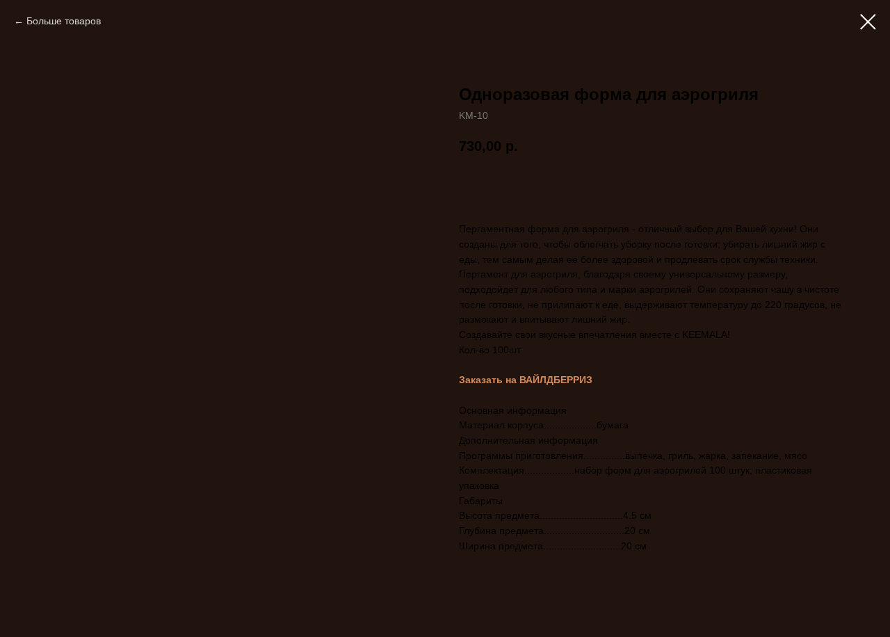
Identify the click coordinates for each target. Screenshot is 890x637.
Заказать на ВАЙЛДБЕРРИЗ (525, 379)
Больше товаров (63, 20)
